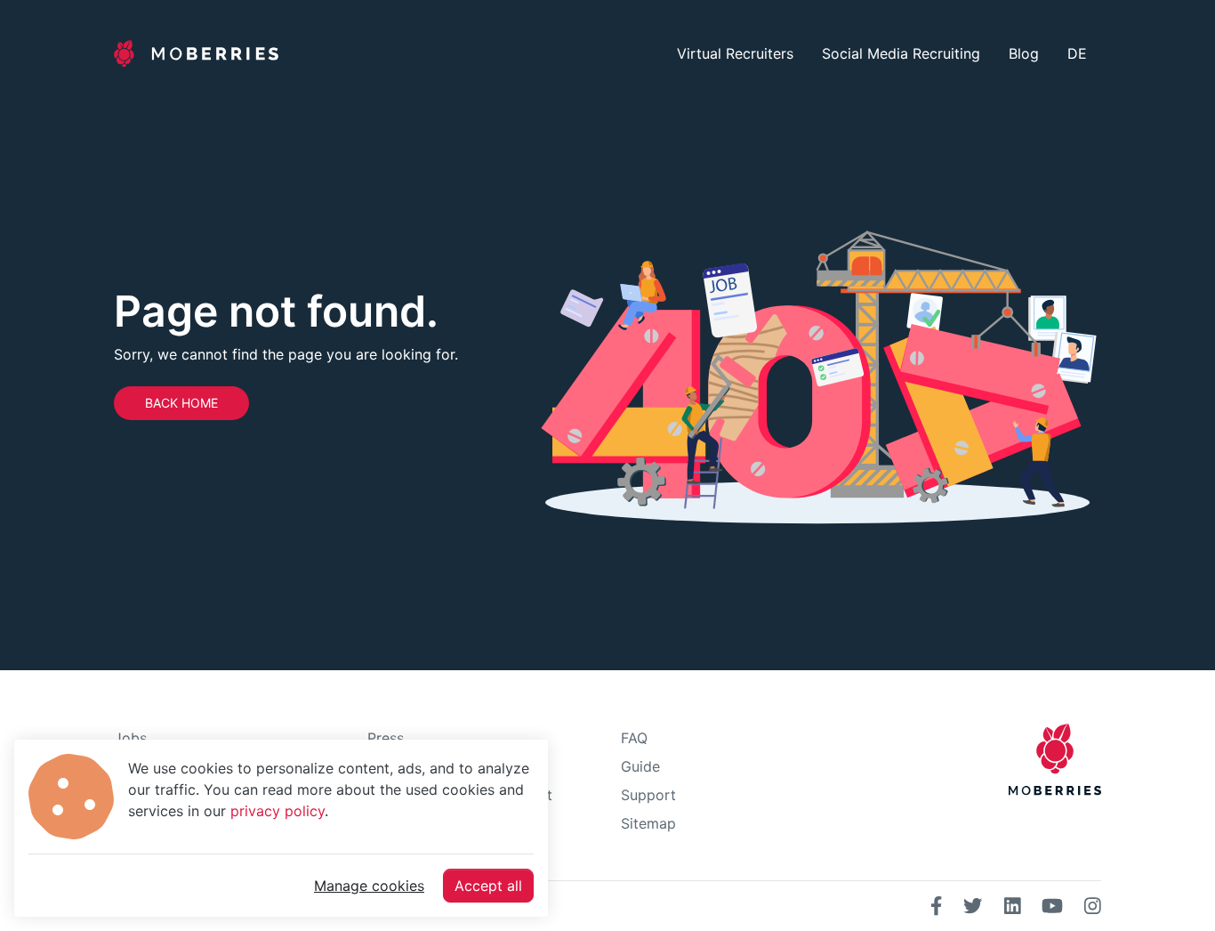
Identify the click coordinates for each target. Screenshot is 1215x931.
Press (385, 738)
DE (1077, 53)
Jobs (130, 738)
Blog (1024, 53)
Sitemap (648, 823)
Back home (181, 402)
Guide (640, 766)
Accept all (488, 886)
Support (648, 795)
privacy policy (277, 811)
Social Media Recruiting (901, 53)
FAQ (634, 738)
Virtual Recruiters (735, 53)
